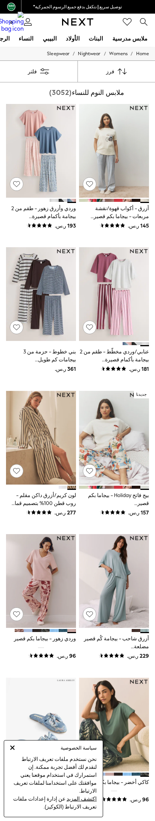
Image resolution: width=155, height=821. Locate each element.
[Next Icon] (77, 22)
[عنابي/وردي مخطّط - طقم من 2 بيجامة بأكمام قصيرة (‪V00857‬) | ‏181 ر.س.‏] (114, 294)
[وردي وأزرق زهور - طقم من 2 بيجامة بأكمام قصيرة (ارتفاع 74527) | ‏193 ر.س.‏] (41, 151)
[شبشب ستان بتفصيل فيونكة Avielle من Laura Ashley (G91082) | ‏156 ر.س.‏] (41, 724)
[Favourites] (127, 22)
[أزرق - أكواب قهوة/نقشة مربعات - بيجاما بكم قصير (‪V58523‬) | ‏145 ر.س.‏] (114, 151)
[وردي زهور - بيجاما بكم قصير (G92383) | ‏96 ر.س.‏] (41, 581)
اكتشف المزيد (82, 799)
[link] (143, 22)
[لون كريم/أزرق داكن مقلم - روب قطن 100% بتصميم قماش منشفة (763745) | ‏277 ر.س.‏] (41, 438)
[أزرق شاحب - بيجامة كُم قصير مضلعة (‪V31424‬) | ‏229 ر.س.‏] (114, 581)
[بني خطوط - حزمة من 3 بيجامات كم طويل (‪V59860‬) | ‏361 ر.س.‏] (41, 294)
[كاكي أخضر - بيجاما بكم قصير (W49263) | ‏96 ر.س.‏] (114, 724)
